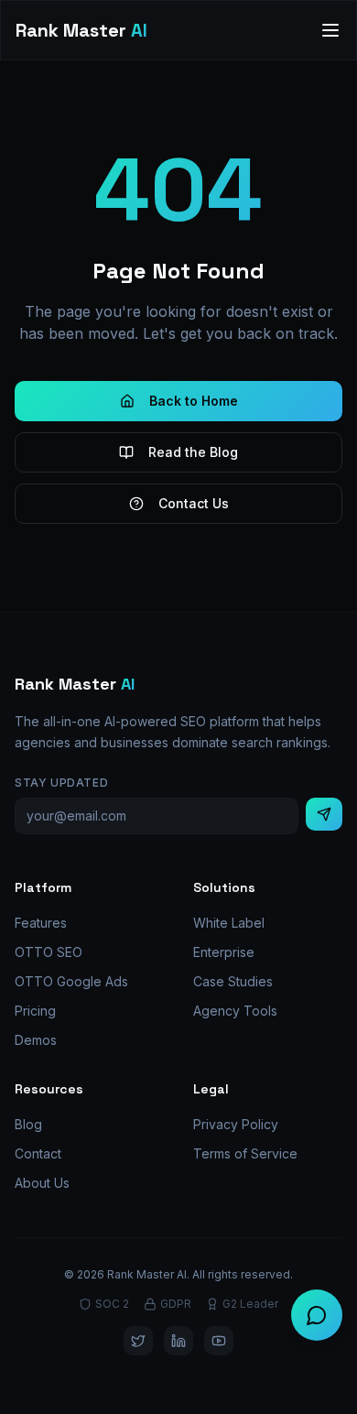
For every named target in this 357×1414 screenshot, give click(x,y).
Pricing (35, 1010)
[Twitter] (138, 1340)
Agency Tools (235, 1010)
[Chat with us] (316, 1315)
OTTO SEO (48, 952)
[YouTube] (218, 1340)
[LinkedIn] (178, 1340)
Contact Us (193, 503)
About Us (42, 1183)
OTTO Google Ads (71, 981)
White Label (229, 922)
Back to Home (193, 400)
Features (41, 922)
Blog (28, 1124)
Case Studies (233, 981)
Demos (36, 1040)
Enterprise (223, 952)
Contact (38, 1153)
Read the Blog (193, 452)
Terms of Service (245, 1153)
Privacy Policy (235, 1124)
